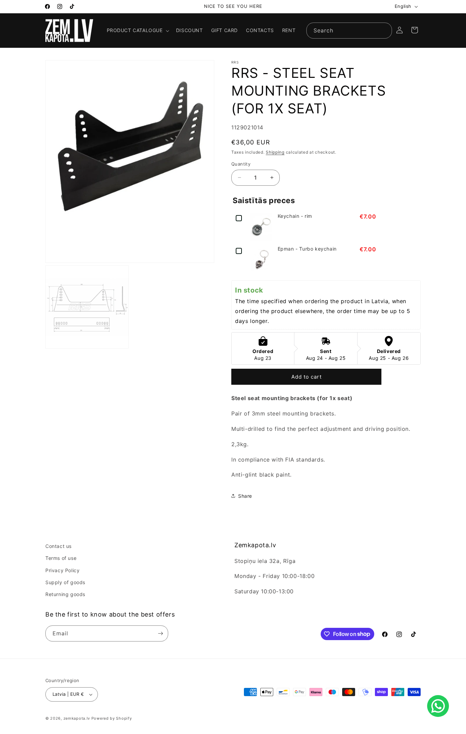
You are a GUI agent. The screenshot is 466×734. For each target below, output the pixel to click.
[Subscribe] (160, 633)
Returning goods (65, 594)
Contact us (58, 546)
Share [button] (245, 496)
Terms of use (60, 558)
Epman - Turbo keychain (307, 249)
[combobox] (349, 30)
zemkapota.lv (76, 718)
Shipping (275, 152)
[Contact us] (438, 706)
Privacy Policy (62, 570)
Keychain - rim (295, 216)
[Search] (384, 30)
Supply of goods (65, 582)
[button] (137, 30)
